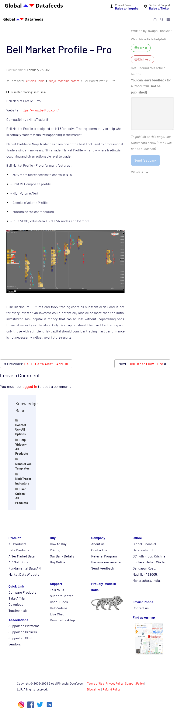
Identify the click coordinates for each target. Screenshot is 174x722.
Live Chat (57, 614)
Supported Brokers (22, 632)
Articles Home (35, 81)
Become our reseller (106, 562)
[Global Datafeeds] (23, 19)
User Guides (59, 602)
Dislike (144, 59)
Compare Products (22, 592)
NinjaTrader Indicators (64, 81)
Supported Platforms (23, 626)
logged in (29, 386)
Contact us (99, 550)
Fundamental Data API (24, 568)
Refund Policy (111, 689)
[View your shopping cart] (155, 19)
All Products (17, 544)
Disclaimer (94, 689)
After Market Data (21, 556)
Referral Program (104, 556)
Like (142, 48)
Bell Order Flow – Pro (146, 363)
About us (98, 544)
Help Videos (58, 608)
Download (15, 604)
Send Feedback (102, 568)
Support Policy (134, 683)
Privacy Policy (114, 683)
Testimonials (18, 610)
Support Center (61, 596)
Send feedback (145, 160)
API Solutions (18, 562)
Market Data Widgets (23, 574)
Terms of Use (95, 683)
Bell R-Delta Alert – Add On (46, 363)
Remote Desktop (62, 620)
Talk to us (57, 590)
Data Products (18, 550)
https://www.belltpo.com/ (40, 110)
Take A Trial (16, 598)
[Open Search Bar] (161, 19)
